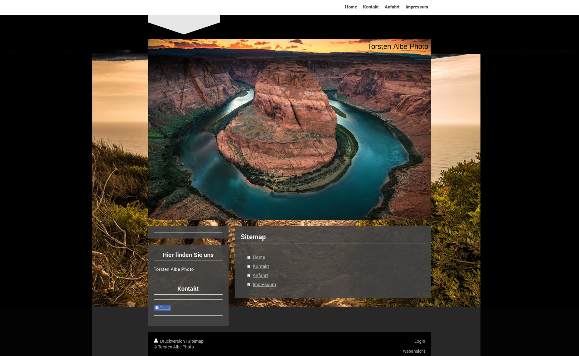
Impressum (264, 284)
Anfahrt (260, 275)
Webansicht (414, 351)
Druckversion (172, 341)
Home (259, 257)
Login (419, 341)
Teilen (164, 308)
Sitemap (196, 341)
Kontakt (261, 266)
